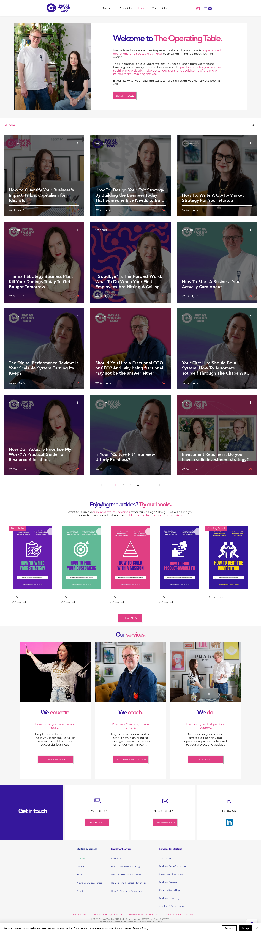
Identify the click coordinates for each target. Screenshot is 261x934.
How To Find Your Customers (123, 891)
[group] (130, 566)
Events (80, 891)
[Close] (257, 928)
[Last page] (160, 485)
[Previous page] (108, 485)
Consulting (165, 858)
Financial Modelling (169, 890)
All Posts (9, 124)
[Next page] (153, 485)
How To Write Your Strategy (123, 866)
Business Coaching (169, 898)
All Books (116, 858)
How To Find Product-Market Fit (123, 882)
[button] (208, 8)
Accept (245, 928)
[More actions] (78, 143)
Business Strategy (168, 882)
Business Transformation (171, 866)
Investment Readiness (171, 874)
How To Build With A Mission (123, 874)
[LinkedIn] (229, 822)
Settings (229, 928)
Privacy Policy (140, 928)
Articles (81, 858)
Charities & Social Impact (171, 906)
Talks (79, 874)
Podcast (81, 866)
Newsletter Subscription (89, 882)
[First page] (100, 485)
